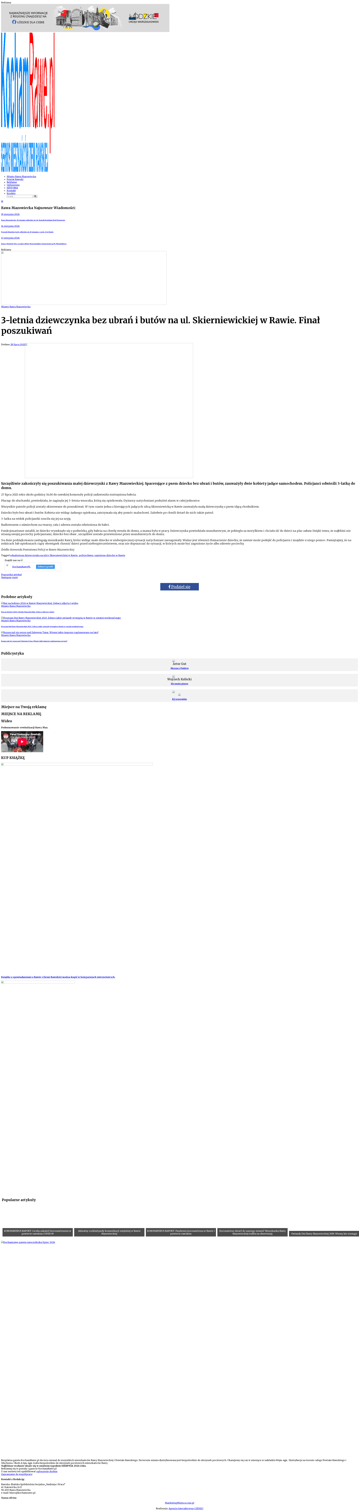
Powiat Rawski (15, 179)
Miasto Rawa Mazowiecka (21, 176)
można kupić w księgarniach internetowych (88, 977)
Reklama (12, 182)
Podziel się (180, 586)
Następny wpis (9, 577)
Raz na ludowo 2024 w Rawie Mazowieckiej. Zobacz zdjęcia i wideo (27, 612)
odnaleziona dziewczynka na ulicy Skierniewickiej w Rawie (44, 555)
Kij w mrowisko (179, 699)
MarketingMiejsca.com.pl (179, 1502)
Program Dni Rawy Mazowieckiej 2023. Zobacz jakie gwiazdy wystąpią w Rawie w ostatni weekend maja (42, 627)
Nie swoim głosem (179, 683)
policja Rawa (86, 555)
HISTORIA (12, 187)
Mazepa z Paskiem (180, 668)
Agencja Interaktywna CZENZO (186, 1508)
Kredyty (11, 193)
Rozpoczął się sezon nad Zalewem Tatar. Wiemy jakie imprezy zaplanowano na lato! (34, 641)
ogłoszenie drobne (46, 1471)
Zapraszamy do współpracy (16, 1474)
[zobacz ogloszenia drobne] (84, 303)
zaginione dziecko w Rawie (109, 555)
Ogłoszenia (13, 185)
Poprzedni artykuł (11, 574)
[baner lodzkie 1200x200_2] (85, 31)
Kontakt (11, 190)
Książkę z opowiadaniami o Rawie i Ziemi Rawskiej (31, 977)
